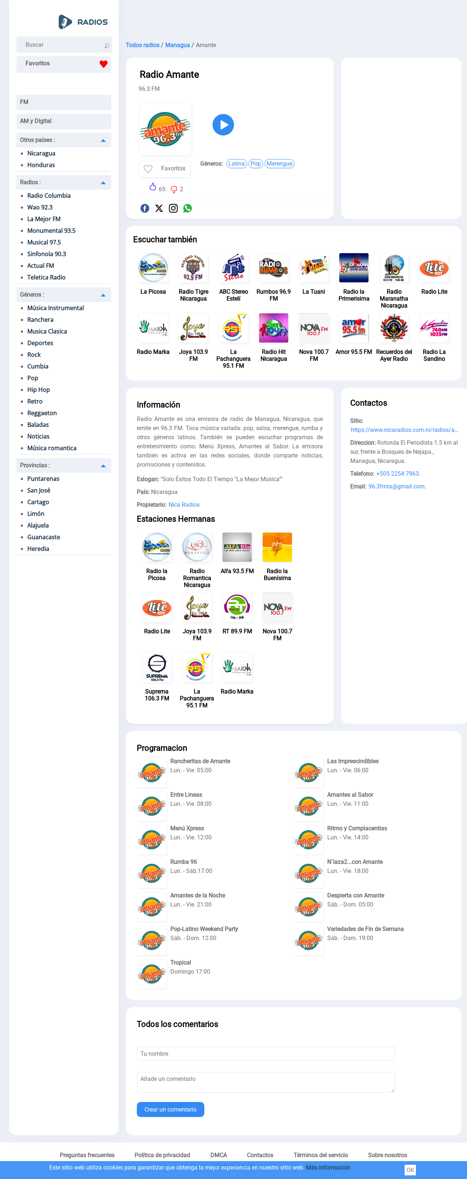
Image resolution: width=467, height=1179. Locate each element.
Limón (36, 514)
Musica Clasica (47, 331)
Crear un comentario (170, 1109)
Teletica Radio (46, 277)
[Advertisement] (294, 18)
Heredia (38, 549)
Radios (30, 182)
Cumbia (38, 366)
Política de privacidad (162, 1155)
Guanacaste (43, 537)
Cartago (38, 502)
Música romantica (52, 448)
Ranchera (40, 320)
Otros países (37, 139)
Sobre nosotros (387, 1155)
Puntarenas (43, 479)
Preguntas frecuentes (87, 1155)
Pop (32, 378)
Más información (328, 1167)
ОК (410, 1170)
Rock (33, 355)
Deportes (40, 343)
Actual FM (40, 266)
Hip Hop (38, 390)
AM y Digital (35, 120)
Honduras (41, 165)
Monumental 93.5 (51, 231)
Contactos (260, 1155)
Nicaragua (41, 153)
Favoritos (38, 63)
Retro (35, 401)
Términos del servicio (321, 1155)
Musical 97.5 (44, 242)
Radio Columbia (49, 196)
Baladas (38, 425)
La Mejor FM (44, 219)
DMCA (219, 1155)
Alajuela (38, 525)
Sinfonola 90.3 (46, 254)
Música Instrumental (55, 308)
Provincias (35, 465)
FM (24, 101)
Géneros (32, 294)
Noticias (38, 436)
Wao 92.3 (40, 207)
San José (38, 490)
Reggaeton (42, 413)
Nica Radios (184, 504)
